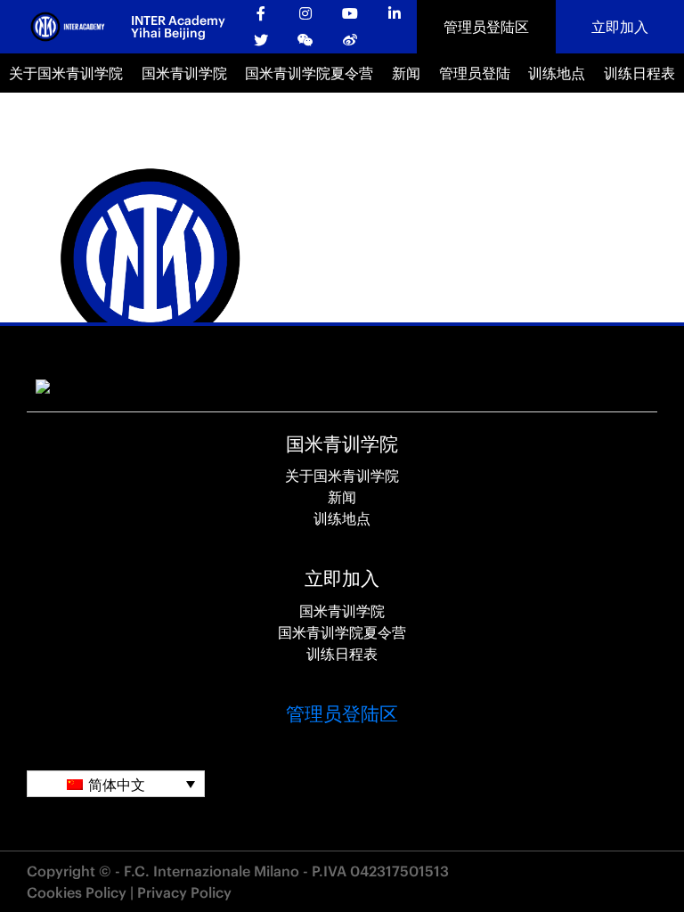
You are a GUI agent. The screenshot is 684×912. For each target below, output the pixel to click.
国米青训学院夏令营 (309, 73)
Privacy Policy (184, 892)
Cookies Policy (76, 892)
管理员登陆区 (486, 27)
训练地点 (556, 73)
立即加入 (619, 27)
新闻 (406, 73)
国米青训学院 (184, 73)
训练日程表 (639, 73)
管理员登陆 (474, 73)
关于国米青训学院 (66, 73)
